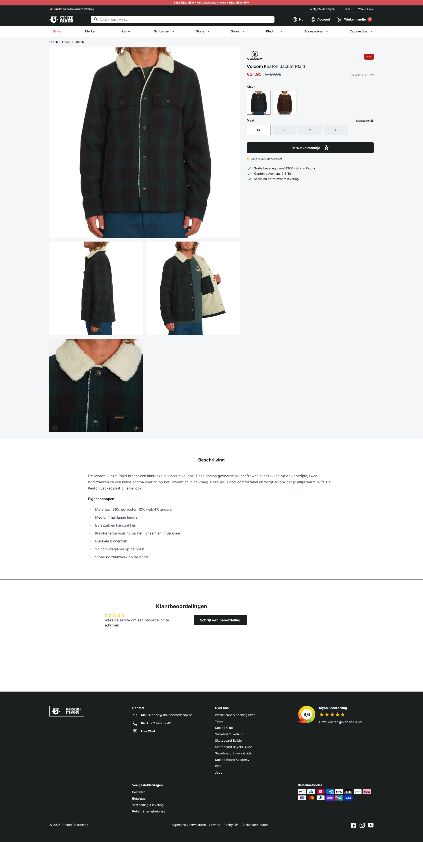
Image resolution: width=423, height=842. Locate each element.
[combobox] (183, 19)
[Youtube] (371, 825)
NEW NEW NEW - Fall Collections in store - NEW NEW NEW (211, 2)
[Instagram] (362, 825)
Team (346, 9)
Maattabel (363, 120)
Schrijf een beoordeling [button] (220, 620)
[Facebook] (353, 825)
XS (259, 129)
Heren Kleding (59, 42)
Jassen (79, 42)
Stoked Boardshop (74, 825)
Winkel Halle (366, 9)
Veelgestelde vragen (322, 9)
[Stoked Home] (61, 19)
